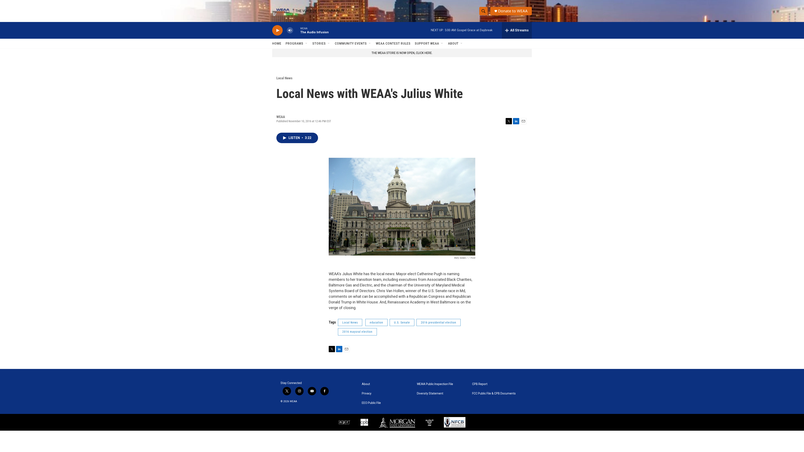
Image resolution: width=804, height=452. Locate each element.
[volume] (290, 30)
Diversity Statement (430, 393)
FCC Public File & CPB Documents (494, 393)
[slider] (296, 30)
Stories (319, 43)
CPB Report (479, 384)
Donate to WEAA (513, 11)
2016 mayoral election (357, 331)
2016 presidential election (438, 322)
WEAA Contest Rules (393, 43)
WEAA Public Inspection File (435, 384)
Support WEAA (427, 43)
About (453, 43)
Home (276, 43)
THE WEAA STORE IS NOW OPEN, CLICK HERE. (402, 53)
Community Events (351, 43)
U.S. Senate (402, 322)
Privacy (366, 393)
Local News (284, 78)
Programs (294, 43)
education (376, 322)
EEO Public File (371, 402)
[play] (277, 30)
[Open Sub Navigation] (306, 43)
